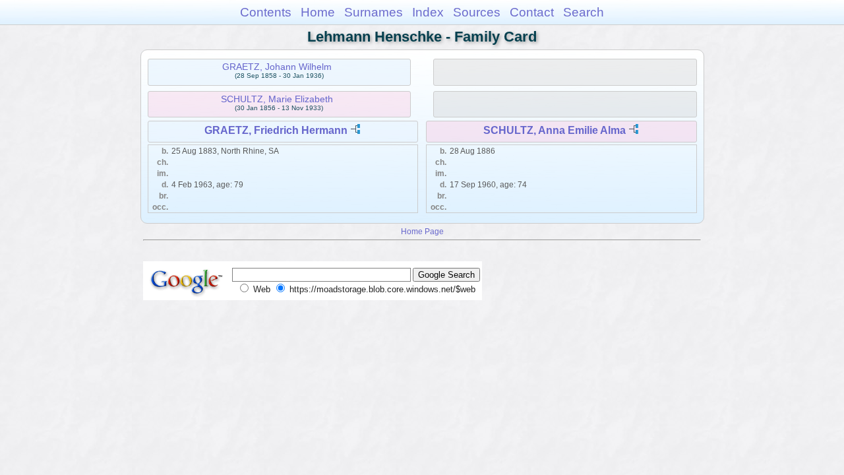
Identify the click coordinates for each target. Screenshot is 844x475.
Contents (265, 12)
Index (428, 12)
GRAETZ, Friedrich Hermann (275, 130)
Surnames (373, 12)
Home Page (422, 231)
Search (583, 12)
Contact (532, 12)
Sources (476, 12)
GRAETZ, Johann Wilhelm (277, 66)
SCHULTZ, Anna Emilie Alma (554, 130)
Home (318, 12)
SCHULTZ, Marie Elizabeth (277, 99)
